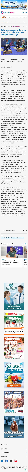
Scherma (22, 237)
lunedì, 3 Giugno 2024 (16, 26)
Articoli (2, 21)
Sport (6, 21)
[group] (12, 257)
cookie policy (23, 467)
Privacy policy (18, 467)
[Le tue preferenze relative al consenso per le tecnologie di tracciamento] (25, 469)
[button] (25, 243)
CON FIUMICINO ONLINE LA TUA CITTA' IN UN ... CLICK (12, 17)
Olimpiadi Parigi (14, 237)
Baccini (3, 237)
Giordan (8, 237)
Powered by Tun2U (4, 468)
